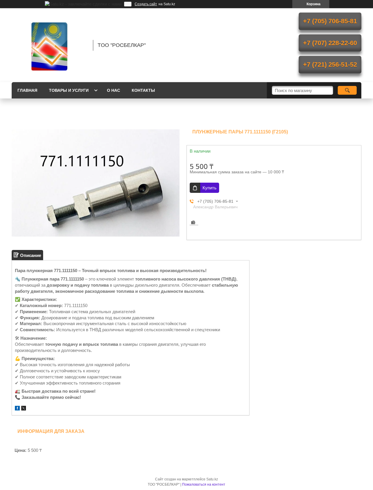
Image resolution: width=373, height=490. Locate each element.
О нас (113, 90)
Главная (27, 90)
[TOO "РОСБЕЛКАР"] (49, 45)
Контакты (143, 90)
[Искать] (347, 90)
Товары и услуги (69, 90)
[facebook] (17, 408)
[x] (23, 408)
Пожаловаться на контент (203, 484)
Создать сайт (146, 4)
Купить (210, 187)
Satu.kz (212, 479)
